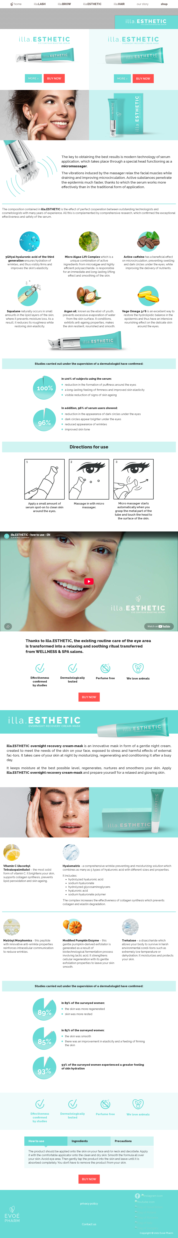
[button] (89, 1224)
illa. (40, 4)
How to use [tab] (36, 1141)
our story (143, 4)
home (18, 4)
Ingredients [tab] (80, 1141)
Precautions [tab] (123, 1141)
